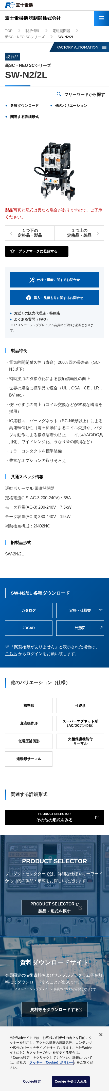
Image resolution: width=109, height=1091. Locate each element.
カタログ (29, 610)
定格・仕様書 (80, 610)
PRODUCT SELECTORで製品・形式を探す (54, 907)
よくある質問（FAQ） (32, 319)
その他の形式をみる (54, 817)
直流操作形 (29, 723)
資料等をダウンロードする (54, 1009)
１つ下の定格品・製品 (30, 232)
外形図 (80, 628)
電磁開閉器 (61, 31)
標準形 (29, 705)
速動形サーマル (28, 759)
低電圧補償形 (29, 741)
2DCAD (29, 628)
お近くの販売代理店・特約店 (37, 313)
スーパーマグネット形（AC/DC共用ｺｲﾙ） (80, 723)
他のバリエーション (71, 105)
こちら (11, 653)
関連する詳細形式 (24, 117)
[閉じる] (100, 1034)
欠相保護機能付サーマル (80, 741)
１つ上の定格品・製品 (79, 232)
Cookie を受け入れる (71, 1081)
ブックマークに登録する (38, 251)
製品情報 (32, 31)
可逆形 (80, 705)
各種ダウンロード (24, 105)
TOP (8, 31)
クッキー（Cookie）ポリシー (51, 1062)
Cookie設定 (32, 1081)
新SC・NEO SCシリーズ (25, 37)
